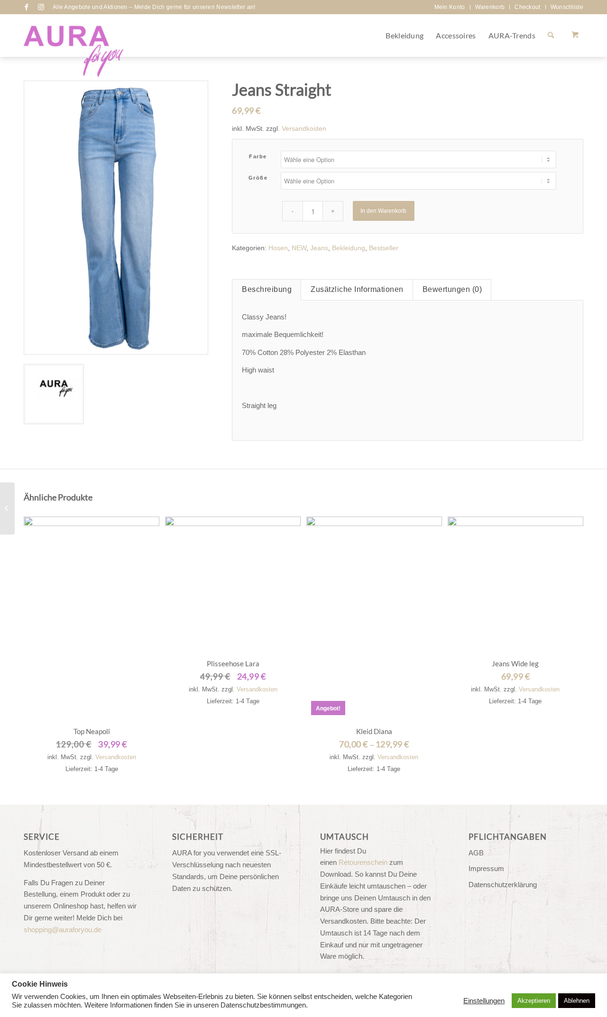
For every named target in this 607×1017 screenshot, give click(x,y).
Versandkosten (304, 128)
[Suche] (551, 35)
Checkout (527, 7)
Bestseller (383, 248)
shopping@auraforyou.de (62, 930)
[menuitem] (450, 7)
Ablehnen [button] (576, 1000)
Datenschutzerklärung (503, 885)
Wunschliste (567, 7)
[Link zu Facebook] (26, 7)
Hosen (278, 248)
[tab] (266, 289)
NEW (299, 248)
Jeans (319, 248)
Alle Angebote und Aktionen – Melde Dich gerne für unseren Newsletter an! (154, 7)
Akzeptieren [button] (533, 1000)
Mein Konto (449, 7)
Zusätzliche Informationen (357, 289)
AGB (476, 853)
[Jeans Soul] (7, 508)
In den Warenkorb (383, 211)
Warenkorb (490, 7)
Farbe (258, 156)
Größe (258, 178)
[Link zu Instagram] (41, 7)
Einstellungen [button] (484, 1001)
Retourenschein (363, 862)
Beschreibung (267, 289)
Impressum (486, 868)
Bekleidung (348, 248)
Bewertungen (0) (452, 289)
